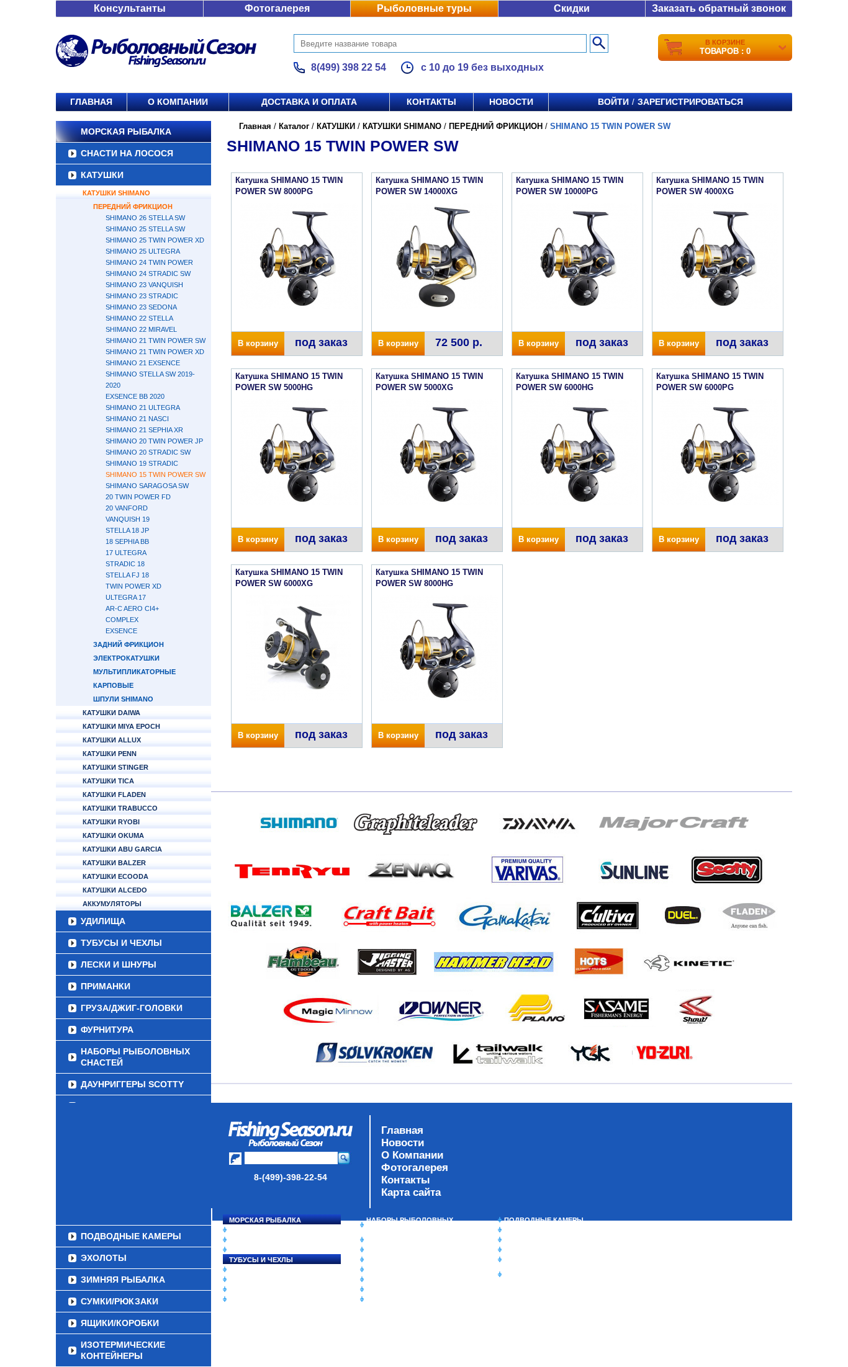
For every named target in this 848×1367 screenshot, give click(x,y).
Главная (91, 102)
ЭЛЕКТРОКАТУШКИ (126, 658)
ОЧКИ (376, 1279)
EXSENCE (121, 631)
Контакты (431, 102)
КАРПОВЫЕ (113, 685)
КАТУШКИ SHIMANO (116, 193)
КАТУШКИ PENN (110, 753)
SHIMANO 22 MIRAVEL (141, 329)
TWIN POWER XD (133, 586)
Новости (511, 102)
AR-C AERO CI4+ (132, 608)
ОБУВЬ (378, 1269)
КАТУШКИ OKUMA (113, 835)
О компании (178, 102)
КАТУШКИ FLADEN (114, 794)
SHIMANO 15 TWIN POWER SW (155, 474)
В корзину (258, 343)
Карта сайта (411, 1192)
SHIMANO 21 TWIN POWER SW (155, 340)
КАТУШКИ (102, 175)
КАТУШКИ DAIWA (111, 712)
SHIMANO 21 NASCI (137, 418)
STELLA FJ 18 (127, 575)
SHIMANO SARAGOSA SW (147, 485)
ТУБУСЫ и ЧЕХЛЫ (121, 943)
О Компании (412, 1155)
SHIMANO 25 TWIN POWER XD (155, 240)
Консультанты (130, 8)
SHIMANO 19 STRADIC (142, 463)
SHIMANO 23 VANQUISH (144, 284)
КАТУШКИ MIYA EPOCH (121, 726)
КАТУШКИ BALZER (114, 862)
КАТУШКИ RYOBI (111, 822)
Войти (613, 102)
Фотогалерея (277, 8)
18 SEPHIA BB (127, 541)
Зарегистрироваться (690, 102)
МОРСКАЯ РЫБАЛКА (126, 131)
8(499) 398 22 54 (348, 67)
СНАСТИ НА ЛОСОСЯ (127, 153)
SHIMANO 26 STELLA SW (145, 217)
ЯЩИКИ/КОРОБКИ (535, 1259)
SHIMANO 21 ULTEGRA (143, 407)
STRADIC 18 (125, 564)
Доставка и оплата (309, 102)
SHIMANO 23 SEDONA (141, 307)
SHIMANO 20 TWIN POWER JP (154, 441)
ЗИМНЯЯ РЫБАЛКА (537, 1240)
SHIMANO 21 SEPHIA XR (144, 430)
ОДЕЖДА (381, 1259)
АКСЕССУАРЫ (390, 1289)
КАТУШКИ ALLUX (112, 740)
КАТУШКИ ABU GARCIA (122, 849)
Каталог (294, 126)
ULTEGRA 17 (126, 597)
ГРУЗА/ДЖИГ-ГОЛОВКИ (132, 1008)
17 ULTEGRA (126, 552)
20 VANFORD (127, 508)
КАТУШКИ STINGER (115, 767)
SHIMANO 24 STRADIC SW (148, 273)
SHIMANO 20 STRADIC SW (148, 452)
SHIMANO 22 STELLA (139, 318)
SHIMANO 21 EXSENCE (143, 363)
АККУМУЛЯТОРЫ (112, 903)
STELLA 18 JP (127, 530)
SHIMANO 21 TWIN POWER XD (155, 351)
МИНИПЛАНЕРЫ (394, 1249)
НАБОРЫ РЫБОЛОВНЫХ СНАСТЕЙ (135, 1056)
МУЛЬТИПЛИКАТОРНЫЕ (134, 671)
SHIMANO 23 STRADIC (142, 296)
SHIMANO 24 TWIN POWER (149, 262)
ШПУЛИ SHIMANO (123, 699)
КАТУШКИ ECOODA (115, 876)
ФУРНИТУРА (107, 1030)
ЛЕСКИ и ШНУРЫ (118, 964)
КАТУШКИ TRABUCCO (120, 808)
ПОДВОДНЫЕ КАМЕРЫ (544, 1220)
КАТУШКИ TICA (108, 781)
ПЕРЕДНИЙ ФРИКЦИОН (133, 206)
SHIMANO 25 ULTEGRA (143, 251)
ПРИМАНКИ (105, 986)
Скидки (572, 8)
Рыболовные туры (424, 8)
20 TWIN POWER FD (138, 497)
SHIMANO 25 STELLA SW (145, 229)
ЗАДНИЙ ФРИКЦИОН (128, 644)
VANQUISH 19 (128, 519)
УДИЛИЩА (103, 921)
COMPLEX (122, 619)
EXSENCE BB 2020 (135, 396)
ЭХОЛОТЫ (522, 1230)
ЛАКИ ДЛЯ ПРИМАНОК (405, 1299)
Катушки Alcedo (115, 890)
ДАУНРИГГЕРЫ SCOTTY (132, 1084)
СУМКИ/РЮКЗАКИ (534, 1249)
